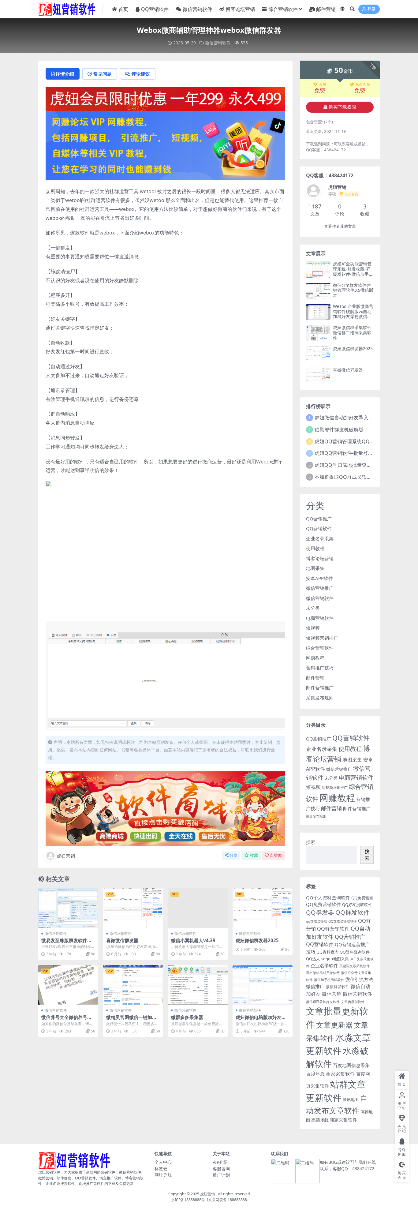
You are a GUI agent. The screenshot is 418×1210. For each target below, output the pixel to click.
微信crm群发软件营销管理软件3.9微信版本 (353, 290)
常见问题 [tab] (102, 74)
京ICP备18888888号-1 (189, 1199)
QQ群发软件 (352, 912)
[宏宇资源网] (165, 145)
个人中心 (163, 1162)
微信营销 (331, 993)
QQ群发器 (320, 912)
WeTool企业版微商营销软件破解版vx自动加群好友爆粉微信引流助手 (353, 313)
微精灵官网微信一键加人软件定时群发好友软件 (131, 1020)
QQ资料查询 (327, 952)
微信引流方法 (359, 979)
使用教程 (315, 548)
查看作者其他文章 (340, 226)
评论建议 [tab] (141, 74)
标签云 (161, 1168)
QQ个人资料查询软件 (328, 897)
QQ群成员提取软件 (342, 921)
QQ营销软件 (155, 9)
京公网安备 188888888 (227, 1199)
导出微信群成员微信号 (323, 973)
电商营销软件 (320, 618)
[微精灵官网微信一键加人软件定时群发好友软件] (133, 985)
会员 (322, 84)
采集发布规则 (320, 698)
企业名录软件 (324, 965)
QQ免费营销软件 (323, 904)
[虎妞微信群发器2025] (263, 907)
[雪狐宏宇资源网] (165, 808)
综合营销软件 (283, 9)
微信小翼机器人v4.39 (193, 940)
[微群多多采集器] (198, 985)
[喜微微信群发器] (133, 907)
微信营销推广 (320, 588)
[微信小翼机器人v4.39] (198, 907)
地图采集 (315, 568)
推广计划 (221, 1175)
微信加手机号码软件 (329, 980)
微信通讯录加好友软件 (323, 1002)
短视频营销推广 (322, 638)
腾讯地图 (351, 1099)
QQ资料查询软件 (355, 952)
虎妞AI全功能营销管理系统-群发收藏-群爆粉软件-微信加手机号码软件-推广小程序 (353, 271)
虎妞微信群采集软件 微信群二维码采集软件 (352, 332)
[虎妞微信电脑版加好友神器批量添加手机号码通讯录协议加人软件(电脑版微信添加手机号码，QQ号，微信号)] (263, 985)
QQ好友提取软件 (357, 904)
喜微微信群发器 (122, 940)
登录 (371, 9)
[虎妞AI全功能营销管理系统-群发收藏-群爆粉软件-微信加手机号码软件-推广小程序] (318, 269)
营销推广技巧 (320, 668)
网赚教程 (315, 658)
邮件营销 (326, 9)
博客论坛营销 (240, 9)
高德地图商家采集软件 (334, 1120)
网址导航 (163, 1175)
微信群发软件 (337, 986)
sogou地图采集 (335, 958)
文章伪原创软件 (352, 1002)
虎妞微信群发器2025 (257, 940)
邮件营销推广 (320, 687)
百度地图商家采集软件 (330, 1073)
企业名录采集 (320, 538)
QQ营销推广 (319, 518)
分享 (233, 855)
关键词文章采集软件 (354, 966)
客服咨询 (221, 1168)
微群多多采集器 (187, 1017)
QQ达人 (313, 958)
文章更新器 (334, 1025)
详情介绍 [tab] (65, 74)
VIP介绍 (220, 1162)
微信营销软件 (197, 9)
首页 (123, 9)
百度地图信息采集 (351, 1065)
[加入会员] (165, 98)
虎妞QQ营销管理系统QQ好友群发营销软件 (362, 441)
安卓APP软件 (319, 578)
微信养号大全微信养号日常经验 (66, 1020)
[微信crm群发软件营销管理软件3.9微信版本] (318, 291)
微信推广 (315, 986)
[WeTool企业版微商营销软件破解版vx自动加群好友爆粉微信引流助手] (318, 312)
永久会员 (362, 84)
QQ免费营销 (362, 898)
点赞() (276, 855)
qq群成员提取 (316, 921)
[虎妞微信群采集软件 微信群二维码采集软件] (318, 333)
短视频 (313, 628)
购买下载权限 (342, 107)
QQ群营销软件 (333, 928)
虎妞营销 (66, 856)
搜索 (310, 842)
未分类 (313, 608)
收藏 (254, 855)
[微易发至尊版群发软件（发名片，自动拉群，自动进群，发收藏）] (68, 907)
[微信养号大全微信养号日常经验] (68, 985)
